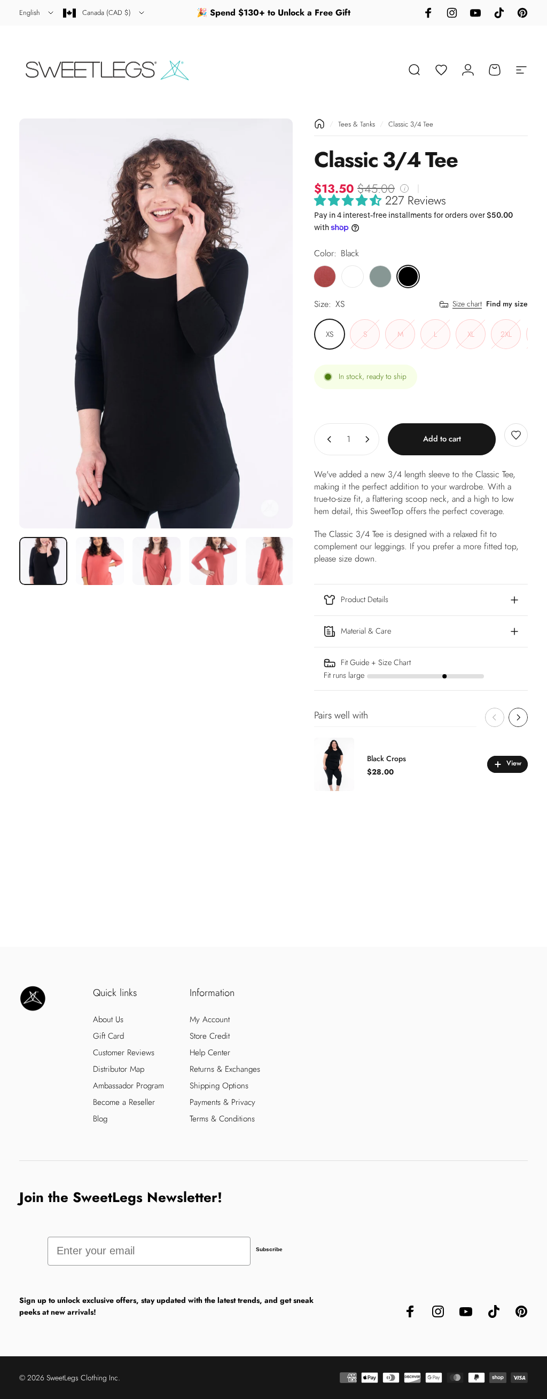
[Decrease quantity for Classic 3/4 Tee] (327, 439)
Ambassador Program (128, 1086)
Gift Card (108, 1036)
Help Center (210, 1053)
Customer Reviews (123, 1053)
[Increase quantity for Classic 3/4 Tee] (369, 439)
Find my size (507, 303)
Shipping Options (219, 1086)
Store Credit (210, 1036)
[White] (352, 276)
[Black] (408, 276)
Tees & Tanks (356, 124)
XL (470, 334)
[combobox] (37, 13)
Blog (100, 1119)
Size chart (467, 304)
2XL (506, 334)
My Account (210, 1020)
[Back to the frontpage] (319, 123)
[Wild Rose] (324, 276)
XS (329, 334)
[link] (421, 669)
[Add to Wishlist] (516, 435)
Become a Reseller (124, 1102)
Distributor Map (118, 1069)
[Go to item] (43, 561)
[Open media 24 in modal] (156, 323)
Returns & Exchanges (225, 1069)
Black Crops (386, 758)
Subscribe (269, 1249)
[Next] (267, 323)
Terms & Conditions (222, 1119)
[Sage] (380, 276)
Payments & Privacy (222, 1102)
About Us (108, 1020)
